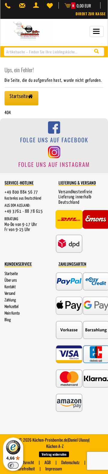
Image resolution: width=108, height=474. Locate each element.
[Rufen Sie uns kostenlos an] (9, 5)
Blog (7, 320)
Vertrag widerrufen (54, 454)
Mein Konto (12, 313)
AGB (47, 462)
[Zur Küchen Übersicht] (28, 32)
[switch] (13, 465)
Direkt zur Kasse (90, 13)
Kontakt (10, 287)
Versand (9, 294)
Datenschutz (70, 462)
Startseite (11, 274)
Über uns (10, 280)
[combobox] (54, 51)
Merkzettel (11, 307)
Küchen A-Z (55, 446)
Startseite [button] (19, 96)
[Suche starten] (98, 51)
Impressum (53, 468)
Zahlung (10, 300)
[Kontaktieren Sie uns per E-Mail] (23, 5)
